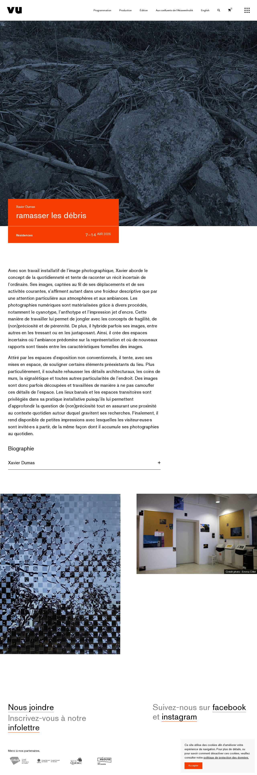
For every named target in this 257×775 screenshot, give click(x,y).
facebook (229, 707)
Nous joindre (31, 707)
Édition (144, 10)
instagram (179, 716)
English (205, 10)
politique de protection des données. (226, 757)
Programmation (102, 10)
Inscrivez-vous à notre (47, 722)
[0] (229, 10)
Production (125, 10)
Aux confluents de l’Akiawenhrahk (174, 10)
